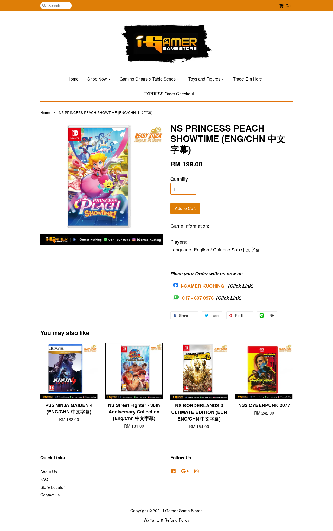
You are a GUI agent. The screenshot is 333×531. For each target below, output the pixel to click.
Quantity (179, 178)
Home (73, 79)
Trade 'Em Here (247, 79)
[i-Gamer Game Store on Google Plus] (185, 471)
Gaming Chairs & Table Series (148, 79)
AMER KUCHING (205, 285)
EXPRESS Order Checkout (168, 94)
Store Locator (52, 487)
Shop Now (97, 79)
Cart (289, 5)
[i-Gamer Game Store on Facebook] (173, 471)
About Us (48, 471)
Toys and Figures (204, 79)
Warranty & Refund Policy (166, 520)
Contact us (50, 494)
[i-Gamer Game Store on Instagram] (196, 471)
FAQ (44, 479)
